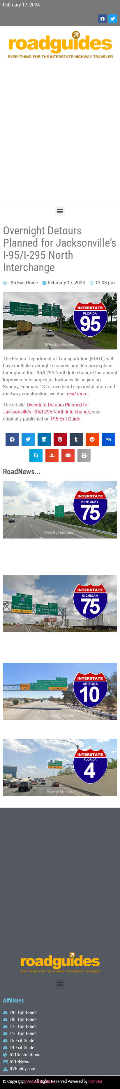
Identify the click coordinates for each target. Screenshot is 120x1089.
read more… (78, 394)
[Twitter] (112, 18)
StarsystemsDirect (40, 1081)
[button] (60, 211)
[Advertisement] (60, 134)
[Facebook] (102, 18)
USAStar (95, 1081)
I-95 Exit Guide (65, 419)
